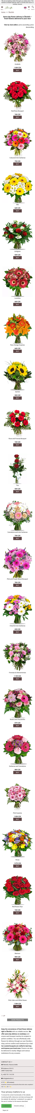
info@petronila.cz (8, 1078)
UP (4, 1016)
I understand (6, 1106)
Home (3, 12)
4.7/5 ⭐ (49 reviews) (7, 1082)
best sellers (14, 25)
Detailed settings (19, 1106)
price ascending (24, 25)
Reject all (5, 1110)
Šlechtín (11, 12)
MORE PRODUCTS (17, 1020)
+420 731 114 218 (8, 1074)
